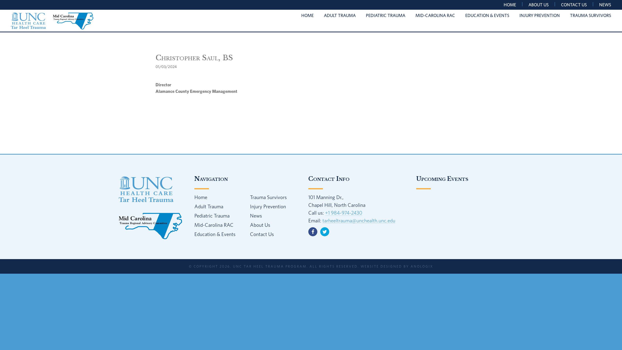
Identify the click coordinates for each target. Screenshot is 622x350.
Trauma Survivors (268, 197)
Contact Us (574, 4)
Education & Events (214, 234)
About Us (538, 4)
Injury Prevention (268, 206)
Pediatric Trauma (212, 216)
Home (510, 4)
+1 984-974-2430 (343, 213)
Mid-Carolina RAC (213, 225)
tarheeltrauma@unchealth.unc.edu (358, 220)
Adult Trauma (208, 206)
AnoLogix (422, 266)
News (605, 4)
